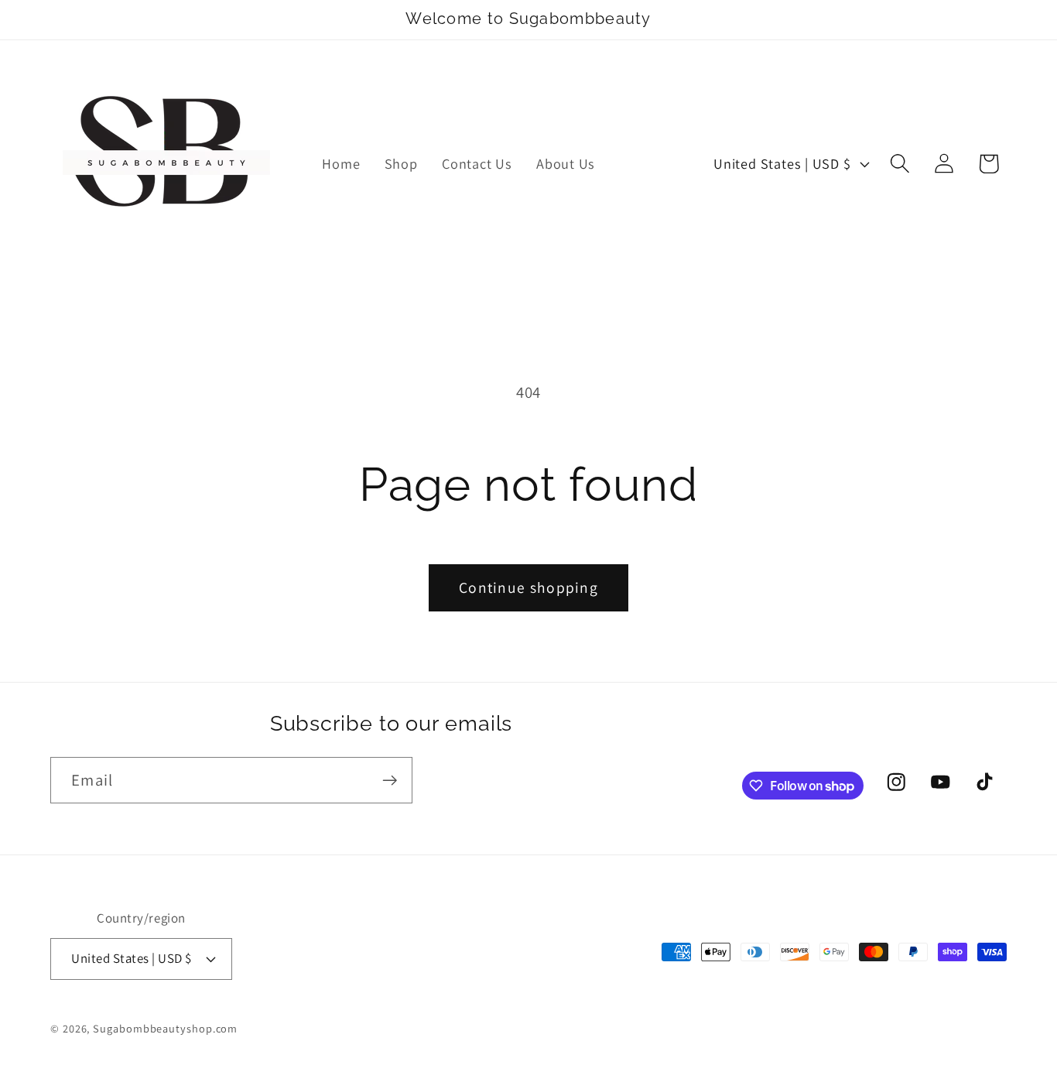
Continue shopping (528, 587)
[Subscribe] (390, 780)
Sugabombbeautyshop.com (165, 1027)
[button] (900, 164)
